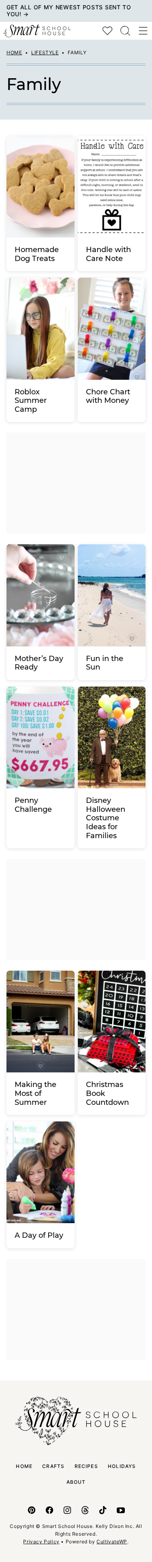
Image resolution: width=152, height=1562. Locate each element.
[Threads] (85, 1510)
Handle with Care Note (108, 254)
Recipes (86, 1466)
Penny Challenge (33, 805)
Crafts (53, 1466)
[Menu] (143, 31)
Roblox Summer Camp (31, 400)
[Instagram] (67, 1510)
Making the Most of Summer (35, 1093)
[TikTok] (103, 1510)
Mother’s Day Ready (39, 663)
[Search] (125, 31)
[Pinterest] (32, 1510)
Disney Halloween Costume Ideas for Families (105, 818)
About (76, 1482)
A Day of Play (39, 1235)
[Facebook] (49, 1510)
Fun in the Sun (104, 663)
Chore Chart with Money (108, 396)
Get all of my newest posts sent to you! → (68, 10)
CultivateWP (111, 1541)
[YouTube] (121, 1510)
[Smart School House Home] (37, 30)
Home (14, 52)
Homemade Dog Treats (37, 254)
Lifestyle (44, 52)
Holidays (122, 1466)
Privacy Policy (41, 1541)
